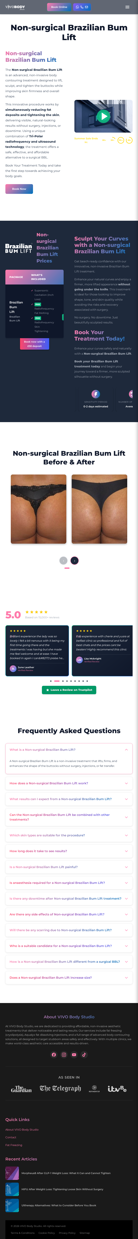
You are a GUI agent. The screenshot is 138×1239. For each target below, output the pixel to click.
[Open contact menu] (82, 7)
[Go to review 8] (83, 681)
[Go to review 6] (75, 681)
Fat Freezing (13, 1145)
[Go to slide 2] (73, 568)
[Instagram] (64, 1054)
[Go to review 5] (71, 681)
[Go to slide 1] (67, 568)
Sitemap (85, 1232)
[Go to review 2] (55, 681)
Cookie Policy (47, 1232)
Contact (10, 1137)
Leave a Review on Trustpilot (71, 690)
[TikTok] (84, 1054)
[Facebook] (54, 1054)
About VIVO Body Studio (22, 1129)
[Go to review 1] (50, 681)
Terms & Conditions (22, 1232)
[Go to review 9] (87, 681)
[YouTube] (74, 1054)
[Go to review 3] (61, 681)
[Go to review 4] (67, 681)
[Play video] (103, 116)
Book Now (19, 188)
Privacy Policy (67, 1232)
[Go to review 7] (79, 681)
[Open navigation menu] (127, 7)
